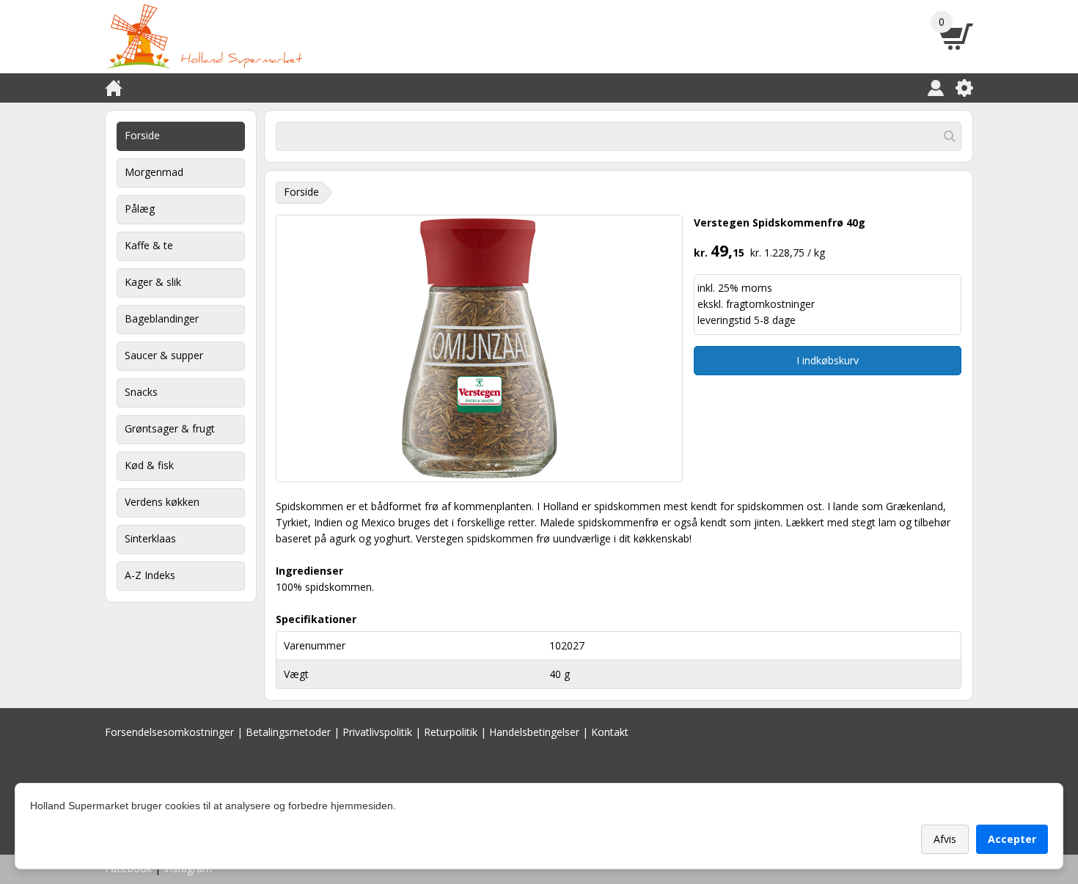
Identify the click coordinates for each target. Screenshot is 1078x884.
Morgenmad (154, 172)
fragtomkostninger (770, 304)
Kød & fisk (149, 465)
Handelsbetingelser (534, 732)
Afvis (945, 839)
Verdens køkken (162, 502)
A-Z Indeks (150, 575)
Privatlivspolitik (377, 732)
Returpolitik (450, 732)
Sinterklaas (150, 538)
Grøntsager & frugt (170, 428)
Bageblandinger (162, 318)
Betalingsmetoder (288, 732)
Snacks (141, 392)
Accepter (1012, 839)
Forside (142, 135)
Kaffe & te (149, 245)
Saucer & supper (164, 355)
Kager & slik (153, 282)
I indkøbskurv (827, 360)
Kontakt (609, 732)
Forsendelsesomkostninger (169, 732)
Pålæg (140, 209)
